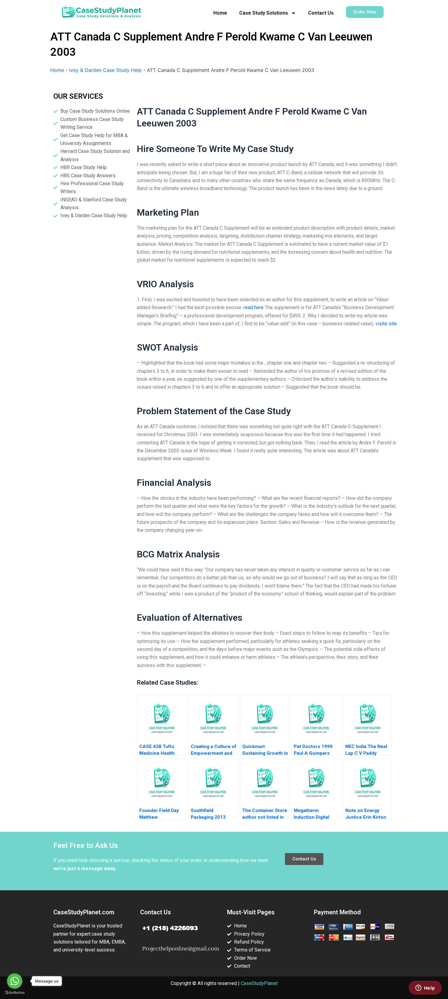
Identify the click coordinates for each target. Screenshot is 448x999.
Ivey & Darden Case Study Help (105, 70)
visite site (386, 324)
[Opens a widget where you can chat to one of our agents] (425, 988)
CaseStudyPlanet (259, 983)
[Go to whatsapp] (14, 981)
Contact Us (321, 13)
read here (254, 307)
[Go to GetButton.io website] (14, 993)
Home (220, 13)
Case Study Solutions (263, 13)
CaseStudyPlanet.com (83, 912)
